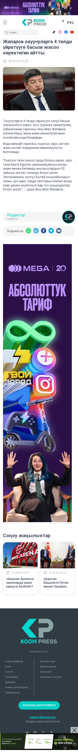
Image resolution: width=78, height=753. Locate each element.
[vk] (59, 231)
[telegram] (36, 231)
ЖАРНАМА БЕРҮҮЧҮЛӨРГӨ (39, 705)
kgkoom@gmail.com (43, 717)
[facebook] (43, 231)
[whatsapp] (28, 231)
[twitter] (51, 231)
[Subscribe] (63, 21)
